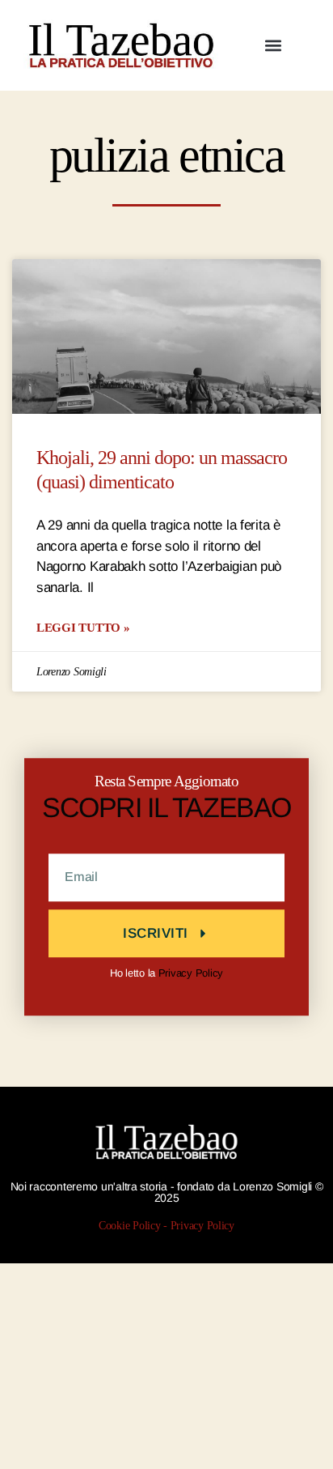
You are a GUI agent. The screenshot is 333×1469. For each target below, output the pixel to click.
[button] (273, 45)
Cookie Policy (130, 1225)
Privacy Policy (190, 973)
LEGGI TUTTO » (83, 627)
